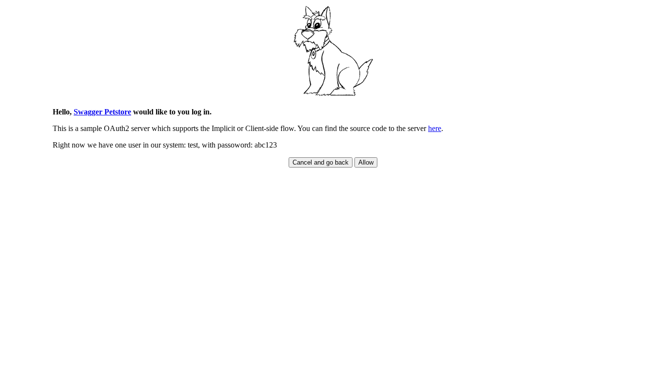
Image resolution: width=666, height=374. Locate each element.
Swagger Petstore (102, 112)
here (434, 128)
